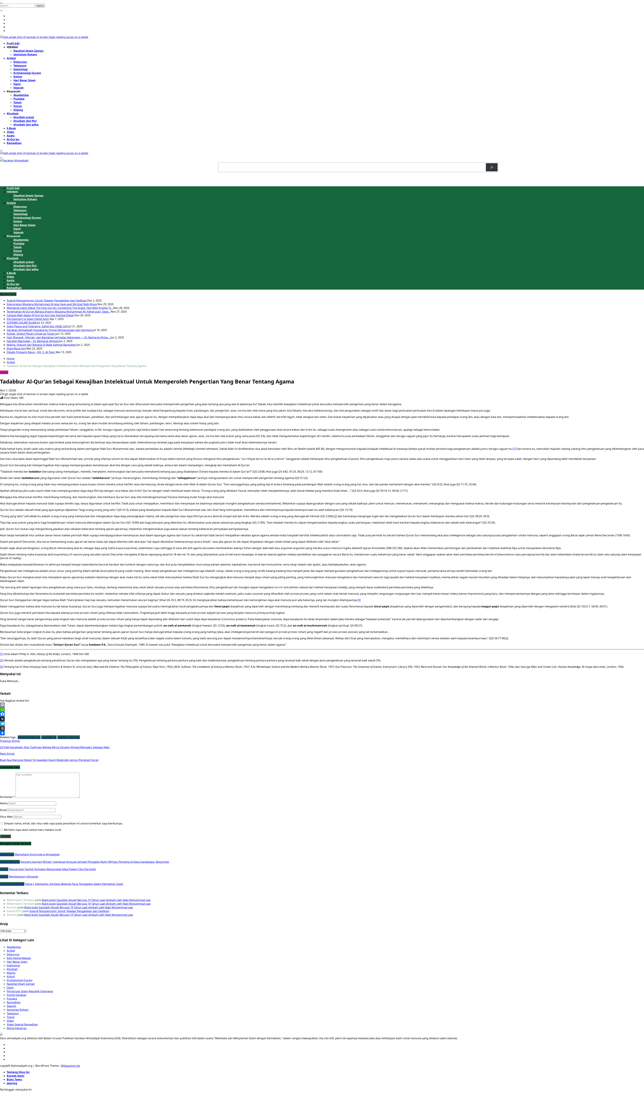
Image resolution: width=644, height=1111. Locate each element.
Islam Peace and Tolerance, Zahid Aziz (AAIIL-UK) (37, 326)
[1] (514, 449)
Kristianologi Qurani (27, 73)
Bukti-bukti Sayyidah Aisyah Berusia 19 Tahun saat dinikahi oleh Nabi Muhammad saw (96, 900)
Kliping (18, 110)
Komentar (7, 797)
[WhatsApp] (322, 709)
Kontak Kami (15, 1076)
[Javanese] (523, 164)
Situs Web (6, 817)
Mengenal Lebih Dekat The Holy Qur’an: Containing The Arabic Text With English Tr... (60, 308)
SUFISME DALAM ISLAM (22, 322)
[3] (359, 600)
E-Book (11, 128)
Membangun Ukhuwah (23, 876)
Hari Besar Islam (24, 80)
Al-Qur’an (13, 139)
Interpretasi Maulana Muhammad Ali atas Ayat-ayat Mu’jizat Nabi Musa (52, 304)
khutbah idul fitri (25, 121)
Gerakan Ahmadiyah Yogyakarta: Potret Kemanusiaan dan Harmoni (50, 330)
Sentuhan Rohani (25, 54)
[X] (322, 719)
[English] (515, 164)
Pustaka (18, 99)
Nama (4, 803)
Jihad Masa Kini (16, 348)
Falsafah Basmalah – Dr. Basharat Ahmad (33, 341)
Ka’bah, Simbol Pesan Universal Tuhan (31, 334)
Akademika (21, 95)
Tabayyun (19, 65)
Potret (17, 106)
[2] (335, 516)
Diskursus (20, 62)
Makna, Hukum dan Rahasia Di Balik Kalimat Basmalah (41, 345)
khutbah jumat (23, 117)
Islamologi (20, 69)
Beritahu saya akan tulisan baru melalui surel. (33, 830)
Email (3, 810)
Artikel (11, 58)
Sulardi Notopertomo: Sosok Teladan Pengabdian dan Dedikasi (47, 300)
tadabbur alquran (68, 737)
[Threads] (322, 728)
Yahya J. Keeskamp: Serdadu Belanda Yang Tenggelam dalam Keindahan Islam (74, 884)
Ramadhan (14, 143)
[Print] (322, 704)
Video (10, 132)
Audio (11, 136)
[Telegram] (322, 723)
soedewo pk (49, 737)
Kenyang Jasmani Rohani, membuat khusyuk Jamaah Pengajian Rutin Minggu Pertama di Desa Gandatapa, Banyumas (94, 862)
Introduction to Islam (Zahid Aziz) (28, 319)
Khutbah (13, 113)
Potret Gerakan (16, 995)
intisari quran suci (29, 737)
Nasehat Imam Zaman (28, 51)
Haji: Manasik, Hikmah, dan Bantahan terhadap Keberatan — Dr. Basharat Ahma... (59, 337)
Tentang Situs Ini (18, 1072)
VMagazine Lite (70, 1066)
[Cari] (492, 167)
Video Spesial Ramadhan (22, 1024)
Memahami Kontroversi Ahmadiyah (37, 854)
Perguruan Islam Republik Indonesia (30, 991)
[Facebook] (322, 714)
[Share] (322, 733)
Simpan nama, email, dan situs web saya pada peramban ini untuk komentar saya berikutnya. (63, 823)
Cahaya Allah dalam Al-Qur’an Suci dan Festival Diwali (40, 315)
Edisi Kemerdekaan (12, 884)
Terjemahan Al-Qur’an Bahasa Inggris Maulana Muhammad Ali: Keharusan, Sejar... (59, 311)
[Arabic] (510, 164)
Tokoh (17, 102)
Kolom (17, 76)
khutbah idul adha (26, 124)
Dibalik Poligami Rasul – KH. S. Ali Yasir (31, 352)
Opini (17, 84)
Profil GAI (13, 43)
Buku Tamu (14, 1079)
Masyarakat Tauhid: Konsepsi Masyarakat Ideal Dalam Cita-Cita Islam (52, 869)
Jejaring (12, 1083)
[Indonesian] (506, 164)
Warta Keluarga (10, 862)
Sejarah (18, 88)
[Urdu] (519, 164)
